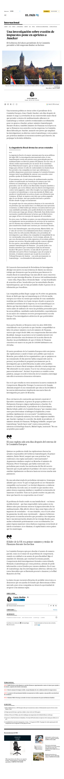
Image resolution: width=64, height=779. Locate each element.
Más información (10, 624)
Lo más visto (7, 704)
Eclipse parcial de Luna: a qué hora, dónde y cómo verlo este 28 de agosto (22, 712)
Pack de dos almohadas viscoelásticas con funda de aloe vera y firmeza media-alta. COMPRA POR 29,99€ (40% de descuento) (52, 748)
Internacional (11, 22)
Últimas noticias (53, 26)
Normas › (55, 609)
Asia (30, 26)
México (13, 26)
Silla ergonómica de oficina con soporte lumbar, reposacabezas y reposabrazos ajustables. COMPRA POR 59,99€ (16, 760)
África (33, 26)
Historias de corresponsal (42, 26)
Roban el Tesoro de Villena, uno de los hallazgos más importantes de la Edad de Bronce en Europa (29, 715)
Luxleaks (43, 617)
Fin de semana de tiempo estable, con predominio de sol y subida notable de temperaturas (32, 690)
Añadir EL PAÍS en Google (53, 104)
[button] (32, 67)
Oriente (26, 26)
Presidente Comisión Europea (14, 617)
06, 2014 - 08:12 (34, 100)
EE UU (10, 26)
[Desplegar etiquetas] (56, 617)
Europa (6, 26)
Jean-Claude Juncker (27, 617)
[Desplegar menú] (5, 15)
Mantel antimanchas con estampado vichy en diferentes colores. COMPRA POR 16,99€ (52, 755)
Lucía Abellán (32, 98)
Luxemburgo (36, 617)
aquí (39, 624)
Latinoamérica (20, 26)
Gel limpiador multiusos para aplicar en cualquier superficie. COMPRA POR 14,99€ (52, 738)
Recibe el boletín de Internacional (16, 605)
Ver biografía (17, 599)
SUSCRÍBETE (46, 11)
